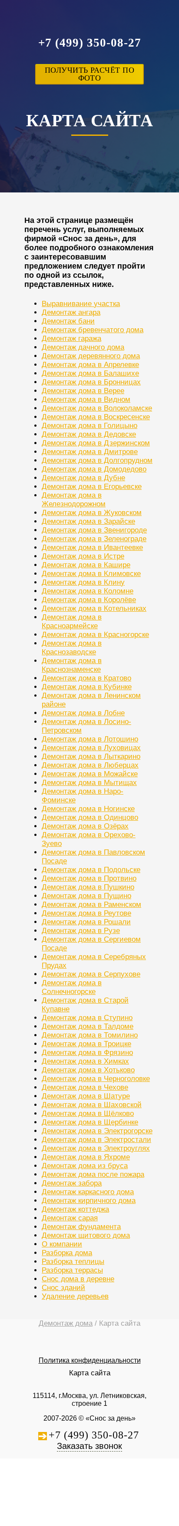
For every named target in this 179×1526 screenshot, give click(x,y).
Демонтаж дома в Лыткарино (91, 756)
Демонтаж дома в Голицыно (89, 425)
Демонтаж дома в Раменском (91, 904)
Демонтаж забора (72, 1183)
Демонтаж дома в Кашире (86, 565)
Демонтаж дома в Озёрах (85, 826)
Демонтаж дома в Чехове (85, 1087)
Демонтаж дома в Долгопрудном (97, 460)
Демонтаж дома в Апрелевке (90, 364)
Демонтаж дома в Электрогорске (97, 1131)
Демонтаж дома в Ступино (87, 1018)
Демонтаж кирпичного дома (89, 1200)
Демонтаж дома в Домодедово (94, 469)
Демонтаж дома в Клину (83, 582)
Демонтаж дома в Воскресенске (96, 417)
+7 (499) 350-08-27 (89, 42)
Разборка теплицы (73, 1261)
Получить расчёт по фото (89, 74)
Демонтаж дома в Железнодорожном (74, 499)
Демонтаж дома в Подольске (91, 870)
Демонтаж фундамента (81, 1227)
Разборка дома (67, 1253)
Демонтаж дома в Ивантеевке (92, 547)
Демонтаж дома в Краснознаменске (72, 665)
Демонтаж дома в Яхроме (86, 1157)
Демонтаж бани (68, 321)
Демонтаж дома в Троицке (86, 1044)
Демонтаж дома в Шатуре (86, 1096)
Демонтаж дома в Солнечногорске (72, 987)
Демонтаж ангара (71, 312)
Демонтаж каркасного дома (88, 1192)
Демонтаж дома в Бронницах (91, 382)
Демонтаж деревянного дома (91, 356)
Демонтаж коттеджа (75, 1209)
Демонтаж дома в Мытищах (89, 782)
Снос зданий (63, 1287)
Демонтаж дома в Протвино (89, 878)
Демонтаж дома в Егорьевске (92, 486)
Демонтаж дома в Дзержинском (96, 443)
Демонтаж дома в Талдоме (87, 1026)
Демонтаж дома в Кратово (86, 678)
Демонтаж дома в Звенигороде (94, 530)
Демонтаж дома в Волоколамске (97, 408)
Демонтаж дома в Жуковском (92, 513)
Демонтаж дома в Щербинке (90, 1122)
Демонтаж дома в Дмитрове (90, 452)
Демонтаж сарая (70, 1218)
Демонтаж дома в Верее (83, 391)
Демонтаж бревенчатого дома (92, 330)
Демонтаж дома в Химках (85, 1061)
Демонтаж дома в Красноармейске (72, 621)
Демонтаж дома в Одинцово (90, 817)
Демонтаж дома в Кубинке (87, 687)
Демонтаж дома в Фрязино (87, 1052)
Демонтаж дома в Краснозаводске (72, 647)
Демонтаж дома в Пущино (86, 896)
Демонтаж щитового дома (86, 1235)
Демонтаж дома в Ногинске (88, 809)
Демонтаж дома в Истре (83, 556)
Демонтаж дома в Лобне (83, 713)
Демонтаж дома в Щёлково (88, 1113)
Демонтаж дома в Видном (86, 399)
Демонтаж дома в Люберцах (90, 765)
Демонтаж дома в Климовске (91, 573)
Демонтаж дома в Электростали (96, 1139)
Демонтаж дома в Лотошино (90, 739)
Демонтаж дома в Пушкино (88, 887)
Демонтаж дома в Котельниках (94, 608)
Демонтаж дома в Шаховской (92, 1105)
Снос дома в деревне (78, 1279)
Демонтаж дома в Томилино (90, 1035)
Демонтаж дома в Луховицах (91, 748)
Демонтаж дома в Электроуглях (96, 1148)
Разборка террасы (72, 1270)
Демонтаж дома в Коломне (87, 591)
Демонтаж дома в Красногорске (95, 634)
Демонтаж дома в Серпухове (91, 974)
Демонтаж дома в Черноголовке (96, 1079)
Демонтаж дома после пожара (93, 1174)
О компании (62, 1244)
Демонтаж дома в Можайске (90, 774)
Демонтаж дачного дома (83, 347)
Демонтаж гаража (71, 338)
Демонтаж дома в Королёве (89, 600)
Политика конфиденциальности (90, 1360)
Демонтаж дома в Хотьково (88, 1070)
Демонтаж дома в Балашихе (90, 373)
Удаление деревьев (75, 1296)
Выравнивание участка (81, 304)
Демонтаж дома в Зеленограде (94, 539)
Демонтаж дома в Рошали (86, 922)
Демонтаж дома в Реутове (86, 913)
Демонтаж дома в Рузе (81, 930)
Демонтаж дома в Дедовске (89, 434)
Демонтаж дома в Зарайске (88, 521)
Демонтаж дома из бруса (85, 1166)
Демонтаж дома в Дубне (83, 478)
